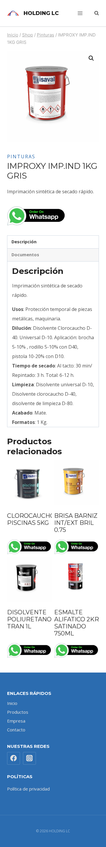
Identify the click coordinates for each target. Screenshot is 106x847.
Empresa (16, 721)
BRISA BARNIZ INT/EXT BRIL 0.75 (75, 522)
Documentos (25, 254)
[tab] (53, 242)
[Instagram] (29, 758)
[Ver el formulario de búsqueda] (93, 13)
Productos (17, 712)
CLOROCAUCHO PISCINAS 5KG (31, 519)
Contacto (16, 730)
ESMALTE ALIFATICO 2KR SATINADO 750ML (76, 623)
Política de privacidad (28, 789)
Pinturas (21, 156)
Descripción (24, 241)
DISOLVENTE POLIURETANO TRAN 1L (29, 619)
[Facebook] (13, 758)
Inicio (12, 703)
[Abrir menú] (79, 13)
